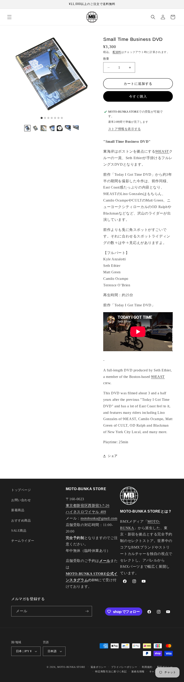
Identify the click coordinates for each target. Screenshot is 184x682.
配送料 (117, 52)
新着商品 (17, 510)
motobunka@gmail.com (99, 518)
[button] (9, 17)
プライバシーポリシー (124, 667)
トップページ (21, 490)
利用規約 (147, 667)
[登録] (87, 611)
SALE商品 (18, 530)
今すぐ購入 (138, 96)
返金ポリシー (98, 667)
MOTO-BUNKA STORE (71, 667)
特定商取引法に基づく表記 (111, 671)
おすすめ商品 (21, 520)
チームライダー (22, 540)
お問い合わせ (21, 500)
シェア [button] (113, 456)
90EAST (162, 151)
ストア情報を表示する (124, 129)
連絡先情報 (138, 671)
